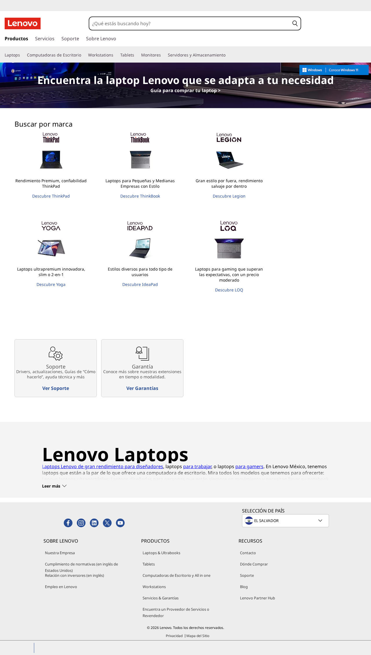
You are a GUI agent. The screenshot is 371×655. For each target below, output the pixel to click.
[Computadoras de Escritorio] (83, 55)
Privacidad (174, 635)
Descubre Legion (229, 196)
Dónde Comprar (254, 564)
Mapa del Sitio (197, 635)
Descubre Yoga (51, 284)
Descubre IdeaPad (140, 284)
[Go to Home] (23, 23)
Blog (244, 586)
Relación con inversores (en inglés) (74, 575)
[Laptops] (22, 55)
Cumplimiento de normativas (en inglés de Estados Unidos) (81, 567)
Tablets (149, 564)
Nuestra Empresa (60, 552)
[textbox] (286, 520)
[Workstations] (115, 55)
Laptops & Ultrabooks (161, 552)
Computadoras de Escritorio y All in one (176, 575)
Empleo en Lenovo (61, 586)
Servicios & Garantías (161, 598)
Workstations (154, 586)
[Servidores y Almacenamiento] (228, 55)
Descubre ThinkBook (140, 196)
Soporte (247, 575)
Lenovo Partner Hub (257, 598)
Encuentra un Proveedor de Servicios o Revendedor (176, 612)
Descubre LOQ (229, 290)
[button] (295, 23)
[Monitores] (163, 55)
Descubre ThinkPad (51, 196)
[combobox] (189, 23)
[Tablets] (136, 55)
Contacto (248, 552)
